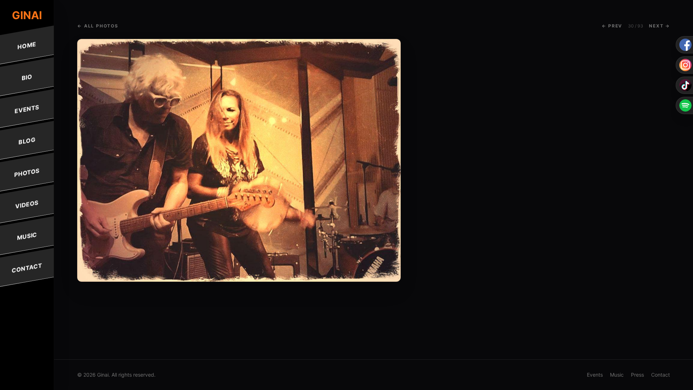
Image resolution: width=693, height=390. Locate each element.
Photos (26, 172)
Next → (659, 26)
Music (27, 236)
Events (27, 109)
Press (637, 375)
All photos (97, 26)
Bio (27, 77)
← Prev (612, 26)
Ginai (27, 15)
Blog (26, 141)
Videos (27, 204)
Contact (27, 268)
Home (27, 45)
